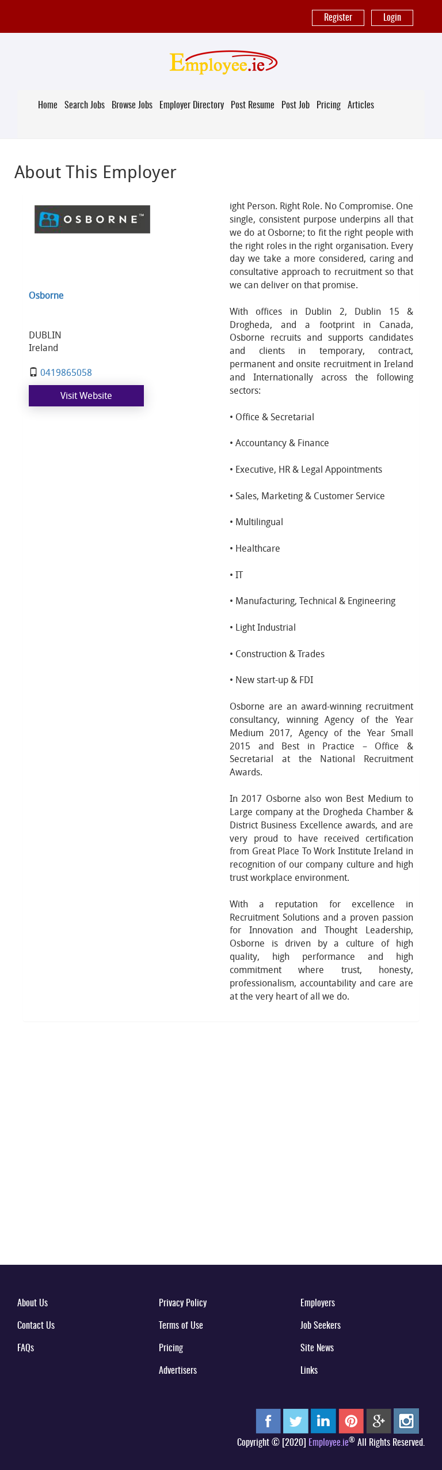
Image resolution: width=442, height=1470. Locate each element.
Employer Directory (191, 105)
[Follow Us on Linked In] (323, 1420)
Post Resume (253, 105)
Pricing (329, 105)
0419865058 (66, 372)
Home (48, 105)
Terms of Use (181, 1325)
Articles (361, 105)
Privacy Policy (183, 1303)
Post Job (295, 105)
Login (392, 17)
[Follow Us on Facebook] (268, 1420)
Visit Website (86, 395)
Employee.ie (328, 1443)
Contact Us (36, 1325)
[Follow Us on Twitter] (295, 1420)
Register (338, 17)
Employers (317, 1303)
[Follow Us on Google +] (378, 1420)
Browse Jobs (132, 105)
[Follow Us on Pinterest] (351, 1420)
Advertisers (178, 1370)
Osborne (46, 295)
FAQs (25, 1348)
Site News (317, 1348)
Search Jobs (84, 105)
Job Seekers (320, 1325)
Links (309, 1370)
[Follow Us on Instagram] (406, 1420)
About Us (32, 1303)
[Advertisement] (221, 1165)
